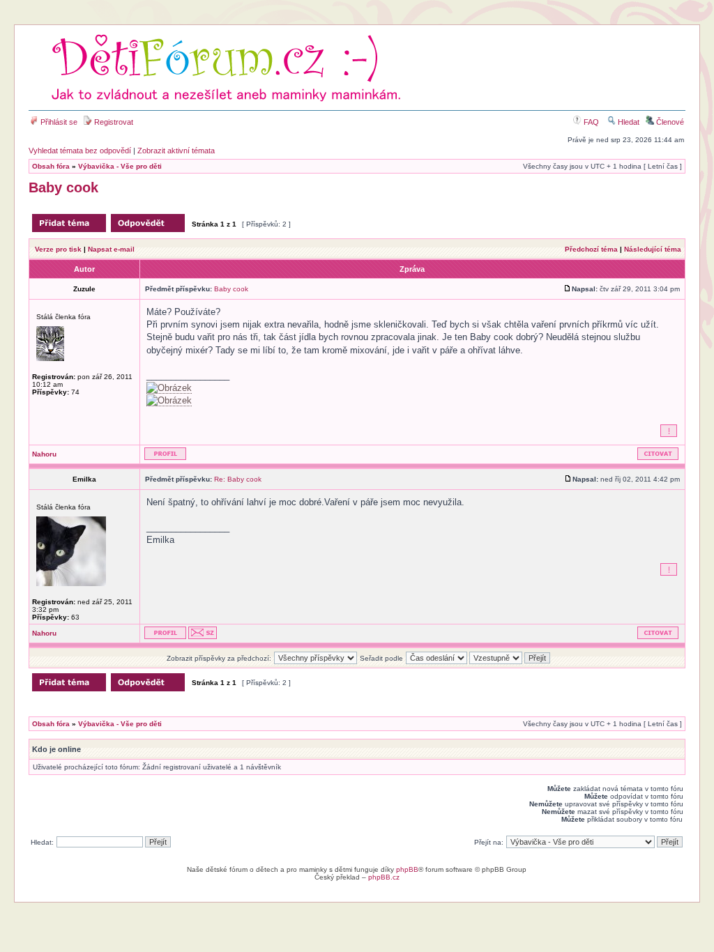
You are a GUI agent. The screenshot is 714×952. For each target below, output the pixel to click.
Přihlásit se (57, 122)
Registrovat (112, 122)
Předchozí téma (591, 249)
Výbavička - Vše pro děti (120, 166)
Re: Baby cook (237, 479)
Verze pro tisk (58, 249)
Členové (669, 122)
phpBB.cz (384, 877)
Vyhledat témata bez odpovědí (80, 150)
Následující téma (652, 249)
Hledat (627, 122)
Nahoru (44, 454)
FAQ (590, 122)
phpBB (407, 869)
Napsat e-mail (111, 249)
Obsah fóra (51, 166)
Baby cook (63, 187)
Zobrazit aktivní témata (176, 150)
